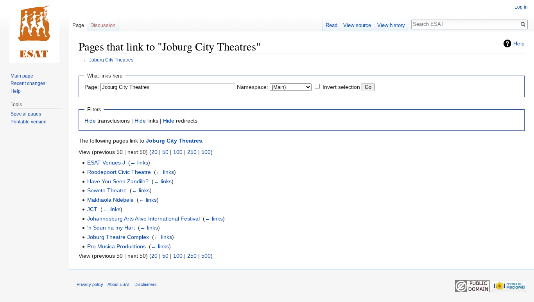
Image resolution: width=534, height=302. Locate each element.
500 (206, 152)
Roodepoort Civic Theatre (119, 172)
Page (78, 25)
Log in (521, 7)
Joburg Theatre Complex (118, 237)
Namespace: (252, 87)
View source (357, 25)
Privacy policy (90, 284)
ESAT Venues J (106, 162)
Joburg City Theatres (111, 59)
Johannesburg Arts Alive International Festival (143, 218)
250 (192, 152)
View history (391, 25)
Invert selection (341, 87)
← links (139, 162)
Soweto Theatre (107, 190)
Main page (22, 76)
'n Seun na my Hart (111, 227)
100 (178, 152)
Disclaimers (145, 284)
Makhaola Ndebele (110, 200)
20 (154, 152)
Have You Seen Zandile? (118, 181)
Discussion (102, 25)
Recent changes (28, 83)
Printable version (29, 122)
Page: (91, 87)
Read (331, 25)
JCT (92, 209)
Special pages (26, 114)
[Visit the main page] (34, 31)
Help (519, 43)
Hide (90, 121)
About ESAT (119, 284)
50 (165, 152)
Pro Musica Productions (116, 246)
